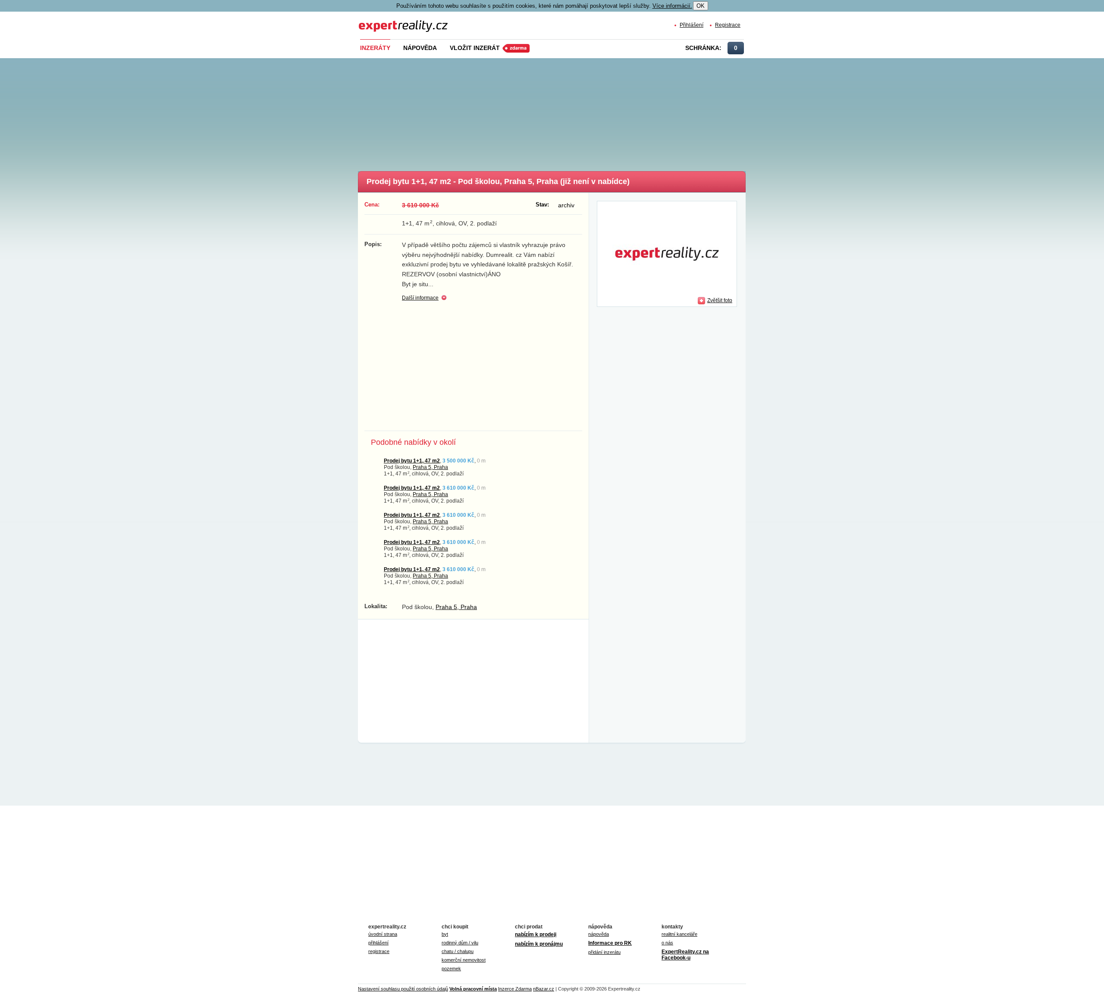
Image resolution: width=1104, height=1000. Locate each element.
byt (445, 934)
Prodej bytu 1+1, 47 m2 (412, 460)
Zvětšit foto (719, 300)
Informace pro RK (610, 943)
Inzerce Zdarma (515, 988)
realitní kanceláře (679, 934)
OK (700, 6)
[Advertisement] (566, 112)
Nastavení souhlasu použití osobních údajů (403, 988)
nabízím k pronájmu (539, 944)
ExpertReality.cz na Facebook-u (685, 955)
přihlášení (378, 942)
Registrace (727, 25)
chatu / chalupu (458, 951)
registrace (378, 951)
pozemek (451, 968)
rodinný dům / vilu (460, 942)
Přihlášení (691, 25)
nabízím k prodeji (535, 934)
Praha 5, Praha (430, 467)
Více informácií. (672, 6)
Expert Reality (374, 21)
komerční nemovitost (464, 959)
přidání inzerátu (604, 952)
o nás (667, 942)
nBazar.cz (543, 988)
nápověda (598, 934)
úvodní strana (382, 934)
